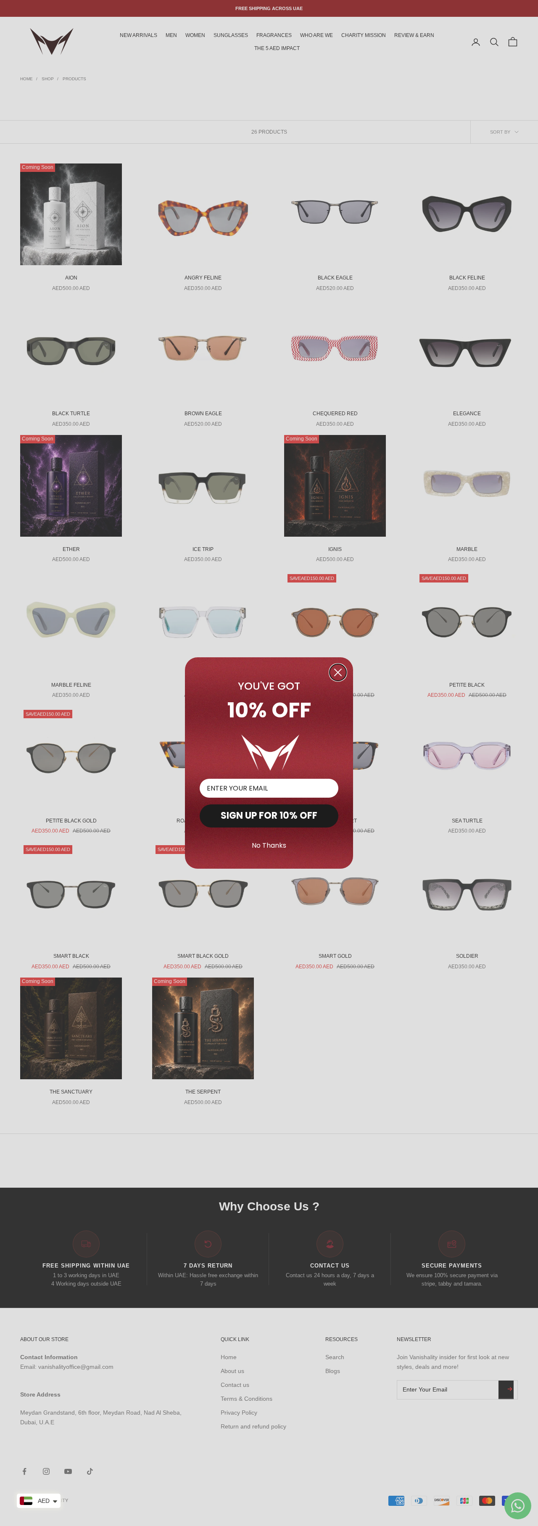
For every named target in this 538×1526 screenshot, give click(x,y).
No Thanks (269, 845)
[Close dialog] (338, 672)
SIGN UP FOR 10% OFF (269, 815)
